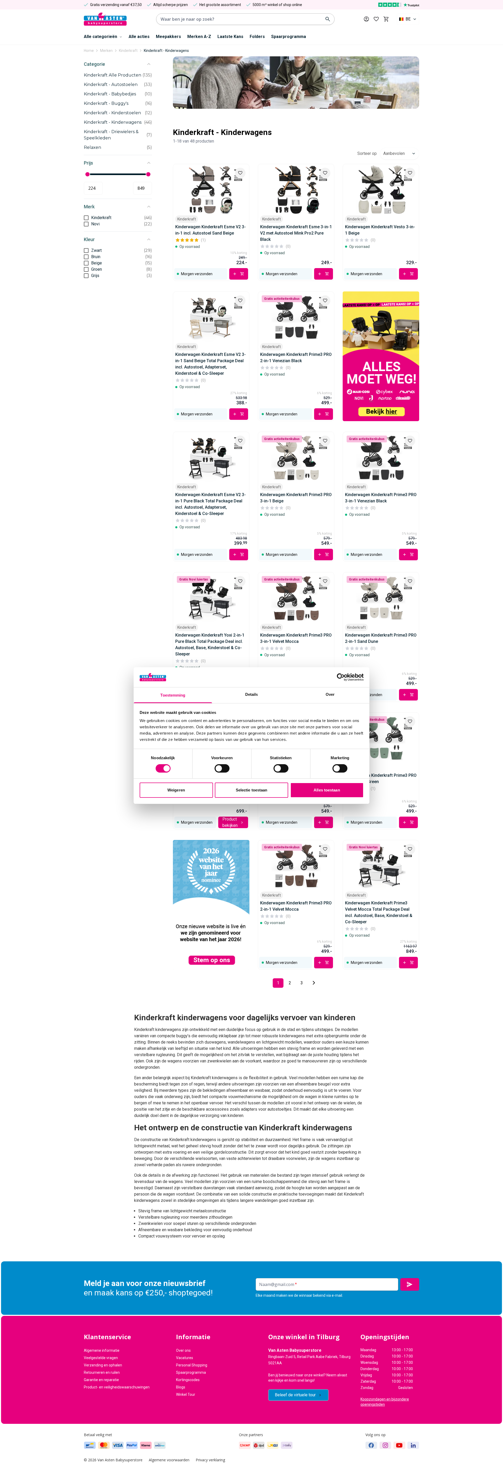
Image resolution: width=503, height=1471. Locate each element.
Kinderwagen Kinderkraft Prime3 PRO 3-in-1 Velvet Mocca (296, 638)
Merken (106, 50)
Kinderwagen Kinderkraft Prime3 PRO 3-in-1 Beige (296, 497)
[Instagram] (385, 1445)
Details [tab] (251, 694)
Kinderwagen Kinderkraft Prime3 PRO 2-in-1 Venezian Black (296, 357)
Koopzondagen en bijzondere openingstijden (384, 1402)
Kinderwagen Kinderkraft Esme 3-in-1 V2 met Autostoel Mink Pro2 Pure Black (296, 233)
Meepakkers (168, 36)
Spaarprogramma (288, 36)
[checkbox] (86, 217)
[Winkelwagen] (386, 19)
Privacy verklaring (210, 1459)
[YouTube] (399, 1445)
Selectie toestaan (251, 790)
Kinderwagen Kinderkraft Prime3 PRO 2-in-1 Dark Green (381, 778)
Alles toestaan (327, 790)
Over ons (183, 1350)
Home (89, 50)
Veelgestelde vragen (101, 1358)
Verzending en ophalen (103, 1365)
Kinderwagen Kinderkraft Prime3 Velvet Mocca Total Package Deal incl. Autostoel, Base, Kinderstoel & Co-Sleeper (378, 912)
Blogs (180, 1387)
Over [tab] (330, 694)
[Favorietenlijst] (376, 19)
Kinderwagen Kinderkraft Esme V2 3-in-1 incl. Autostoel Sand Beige (210, 230)
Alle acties (139, 36)
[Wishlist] (240, 173)
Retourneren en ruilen (102, 1372)
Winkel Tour (185, 1394)
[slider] (87, 174)
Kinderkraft (128, 50)
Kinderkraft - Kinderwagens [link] (166, 50)
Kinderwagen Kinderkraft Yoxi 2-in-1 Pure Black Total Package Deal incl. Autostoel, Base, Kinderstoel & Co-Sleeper (209, 644)
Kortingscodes (188, 1380)
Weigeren (176, 790)
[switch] (222, 768)
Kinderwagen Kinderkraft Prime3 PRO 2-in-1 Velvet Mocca (296, 906)
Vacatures (184, 1358)
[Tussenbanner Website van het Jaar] (211, 905)
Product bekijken (230, 822)
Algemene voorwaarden (169, 1459)
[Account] (366, 19)
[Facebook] (371, 1445)
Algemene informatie (101, 1350)
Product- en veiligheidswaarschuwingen (117, 1387)
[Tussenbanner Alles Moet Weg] (381, 356)
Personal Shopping (191, 1365)
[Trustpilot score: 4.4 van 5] (398, 5)
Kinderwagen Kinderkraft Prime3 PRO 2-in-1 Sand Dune (381, 638)
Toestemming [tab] (172, 695)
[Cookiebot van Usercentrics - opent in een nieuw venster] (341, 677)
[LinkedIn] (413, 1445)
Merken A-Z (199, 36)
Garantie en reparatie (101, 1380)
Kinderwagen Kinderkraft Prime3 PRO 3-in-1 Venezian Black (381, 497)
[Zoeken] (327, 19)
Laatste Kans (230, 36)
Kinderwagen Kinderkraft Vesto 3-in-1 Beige (380, 230)
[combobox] (408, 19)
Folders (257, 36)
